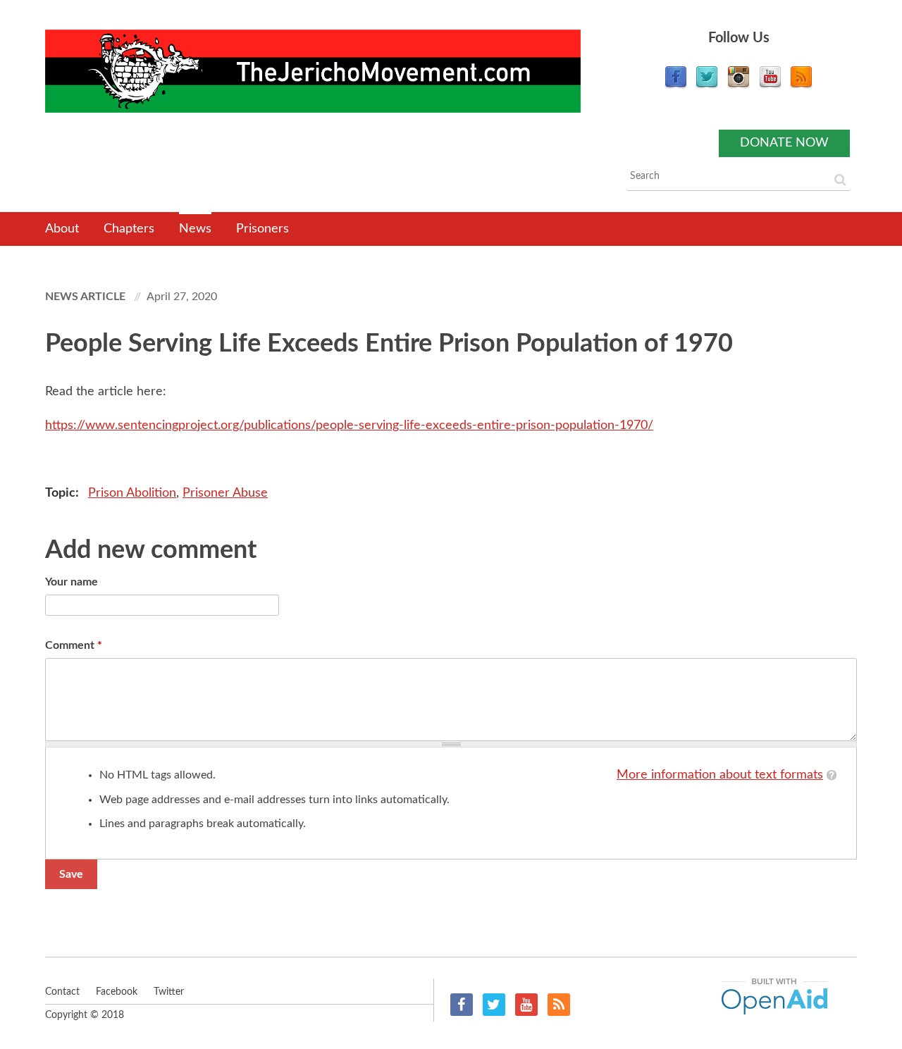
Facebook (461, 1004)
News (195, 229)
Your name (71, 582)
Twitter (494, 1004)
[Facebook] (676, 85)
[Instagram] (738, 85)
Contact (62, 992)
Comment (73, 645)
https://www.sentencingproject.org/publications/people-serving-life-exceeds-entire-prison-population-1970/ (349, 425)
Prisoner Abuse (225, 493)
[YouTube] (770, 85)
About (62, 229)
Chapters (129, 229)
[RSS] (801, 85)
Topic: (63, 493)
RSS (559, 1004)
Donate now (784, 143)
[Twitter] (707, 85)
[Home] (313, 71)
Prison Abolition (132, 493)
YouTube (526, 1004)
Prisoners (262, 229)
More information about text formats (720, 775)
